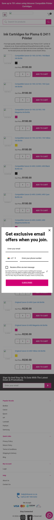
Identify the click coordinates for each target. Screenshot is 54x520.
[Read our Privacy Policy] (46, 271)
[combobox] (12, 258)
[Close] (49, 230)
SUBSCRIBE (27, 283)
